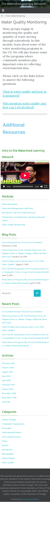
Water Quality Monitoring (13, 224)
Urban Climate (8, 458)
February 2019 (8, 384)
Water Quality (8, 462)
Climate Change (9, 419)
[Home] (2, 16)
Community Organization (13, 424)
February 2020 (8, 363)
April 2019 (6, 380)
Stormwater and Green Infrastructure (19, 212)
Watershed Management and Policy (17, 208)
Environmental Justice (12, 432)
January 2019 (7, 389)
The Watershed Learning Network (23, 4)
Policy (4, 441)
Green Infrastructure (11, 437)
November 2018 (9, 393)
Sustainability (8, 454)
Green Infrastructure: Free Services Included (22, 242)
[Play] (4, 186)
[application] (25, 175)
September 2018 (9, 397)
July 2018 (6, 402)
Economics (7, 428)
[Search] (37, 293)
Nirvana (24, 499)
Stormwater (7, 449)
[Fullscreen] (46, 186)
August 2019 (7, 372)
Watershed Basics (10, 204)
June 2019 (6, 376)
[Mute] (41, 186)
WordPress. (34, 499)
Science (5, 445)
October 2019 (8, 367)
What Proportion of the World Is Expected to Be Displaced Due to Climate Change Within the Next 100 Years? (24, 253)
